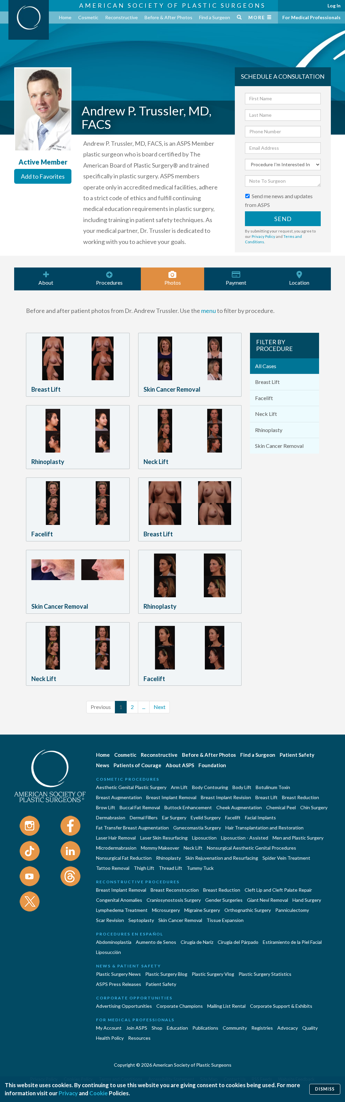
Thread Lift (170, 868)
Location (299, 282)
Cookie (98, 1093)
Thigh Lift (144, 868)
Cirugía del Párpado (238, 942)
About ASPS (180, 765)
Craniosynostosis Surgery (174, 900)
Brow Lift (105, 807)
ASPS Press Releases (118, 984)
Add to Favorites (43, 176)
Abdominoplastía (113, 942)
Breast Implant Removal (171, 797)
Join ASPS (136, 1028)
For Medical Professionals (311, 17)
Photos (172, 282)
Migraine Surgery (202, 910)
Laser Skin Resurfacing (164, 838)
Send (283, 218)
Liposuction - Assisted (244, 838)
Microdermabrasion (116, 848)
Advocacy (287, 1028)
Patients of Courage (137, 765)
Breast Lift (267, 382)
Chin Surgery (313, 807)
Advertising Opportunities (124, 1006)
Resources (139, 1038)
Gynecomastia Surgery (197, 827)
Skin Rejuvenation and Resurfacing (221, 858)
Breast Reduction (300, 797)
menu (208, 310)
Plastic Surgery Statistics (265, 974)
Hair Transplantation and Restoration (264, 827)
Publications (205, 1028)
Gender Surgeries (224, 900)
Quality (310, 1028)
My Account (109, 1028)
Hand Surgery (306, 900)
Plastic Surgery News (118, 974)
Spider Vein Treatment (286, 858)
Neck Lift (266, 414)
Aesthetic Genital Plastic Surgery (131, 787)
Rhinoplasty (268, 430)
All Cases (265, 366)
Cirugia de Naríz (197, 942)
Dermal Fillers (144, 817)
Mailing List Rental (226, 1006)
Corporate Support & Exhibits (281, 1006)
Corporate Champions (179, 1006)
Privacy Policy (263, 236)
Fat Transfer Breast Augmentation (132, 827)
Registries (262, 1028)
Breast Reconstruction (175, 890)
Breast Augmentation (119, 797)
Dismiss (325, 1089)
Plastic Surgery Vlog (213, 974)
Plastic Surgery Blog (166, 974)
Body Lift (241, 787)
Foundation (212, 765)
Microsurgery (166, 910)
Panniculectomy (292, 910)
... (143, 707)
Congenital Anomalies (119, 900)
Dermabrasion (110, 817)
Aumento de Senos (156, 942)
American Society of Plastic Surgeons (172, 5)
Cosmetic (88, 17)
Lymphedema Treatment (122, 910)
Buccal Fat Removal (140, 807)
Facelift (264, 398)
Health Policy (110, 1038)
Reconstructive (121, 17)
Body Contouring (210, 787)
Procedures (109, 282)
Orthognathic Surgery (247, 910)
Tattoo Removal (112, 868)
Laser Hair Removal (116, 838)
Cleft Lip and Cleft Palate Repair (278, 890)
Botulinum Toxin (273, 787)
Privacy (68, 1093)
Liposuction (204, 838)
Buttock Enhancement (188, 807)
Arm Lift (179, 787)
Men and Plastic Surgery (298, 838)
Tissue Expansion (225, 920)
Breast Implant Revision (226, 797)
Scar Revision (110, 920)
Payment (236, 282)
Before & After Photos (168, 17)
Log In (334, 5)
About (45, 282)
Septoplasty (141, 920)
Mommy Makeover (160, 848)
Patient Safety (297, 755)
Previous (101, 707)
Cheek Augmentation (239, 807)
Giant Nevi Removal (267, 900)
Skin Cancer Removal (279, 445)
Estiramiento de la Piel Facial (292, 942)
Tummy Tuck (200, 868)
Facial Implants (260, 817)
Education (177, 1028)
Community (235, 1028)
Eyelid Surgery (206, 817)
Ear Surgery (174, 817)
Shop (157, 1028)
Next (159, 707)
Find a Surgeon (214, 17)
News (102, 765)
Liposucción (108, 952)
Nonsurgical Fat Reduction (124, 858)
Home (65, 17)
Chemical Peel (281, 807)
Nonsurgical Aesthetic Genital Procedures (251, 848)
